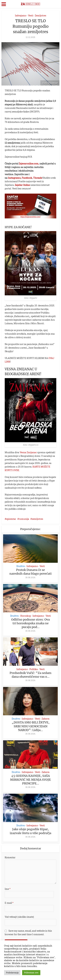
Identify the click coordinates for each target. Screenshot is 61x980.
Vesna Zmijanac (28, 452)
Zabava (45, 719)
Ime (8, 888)
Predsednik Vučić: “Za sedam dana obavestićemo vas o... (30, 674)
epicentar (11, 518)
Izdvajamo (20, 15)
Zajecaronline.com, (29, 163)
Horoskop (25, 616)
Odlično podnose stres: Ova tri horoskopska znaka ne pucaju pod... (30, 623)
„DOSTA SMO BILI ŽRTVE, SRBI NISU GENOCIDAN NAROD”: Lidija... (30, 726)
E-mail (9, 902)
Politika (33, 669)
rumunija (24, 518)
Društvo (20, 566)
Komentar (10, 857)
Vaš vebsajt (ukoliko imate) (19, 916)
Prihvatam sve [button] (31, 972)
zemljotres (37, 518)
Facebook (27, 177)
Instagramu (14, 177)
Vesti (30, 15)
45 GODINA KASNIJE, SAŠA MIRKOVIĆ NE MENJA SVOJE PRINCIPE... (30, 779)
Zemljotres (40, 15)
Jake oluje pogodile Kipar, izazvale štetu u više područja (30, 831)
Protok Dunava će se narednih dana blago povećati (30, 571)
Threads (37, 177)
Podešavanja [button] (12, 972)
